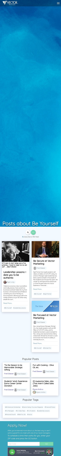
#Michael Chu (47, 348)
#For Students (31, 411)
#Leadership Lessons (19, 308)
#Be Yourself (8, 308)
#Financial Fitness (50, 407)
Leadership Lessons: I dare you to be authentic (14, 274)
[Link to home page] (9, 3)
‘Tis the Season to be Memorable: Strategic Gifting (13, 367)
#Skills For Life (21, 414)
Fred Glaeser (9, 374)
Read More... (7, 303)
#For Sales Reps (20, 411)
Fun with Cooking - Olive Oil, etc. (43, 366)
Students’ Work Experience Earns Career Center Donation (15, 383)
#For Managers (9, 411)
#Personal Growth (10, 414)
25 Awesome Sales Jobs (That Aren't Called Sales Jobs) (43, 383)
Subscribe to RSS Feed (31, 237)
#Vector (29, 414)
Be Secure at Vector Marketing (44, 262)
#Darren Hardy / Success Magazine (32, 407)
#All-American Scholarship (12, 407)
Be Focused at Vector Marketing (44, 316)
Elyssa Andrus (38, 389)
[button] (58, 3)
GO (46, 444)
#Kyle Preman (47, 294)
